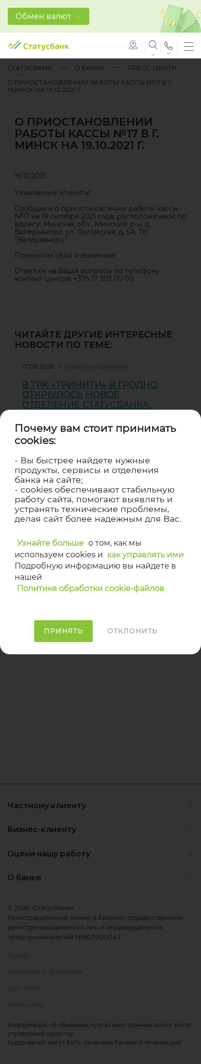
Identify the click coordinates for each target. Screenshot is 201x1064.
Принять (63, 631)
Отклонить (132, 631)
